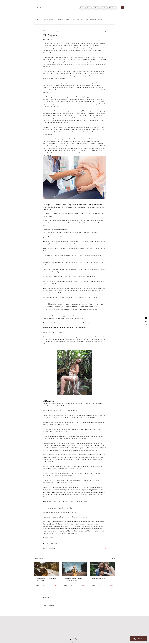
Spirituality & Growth (63, 19)
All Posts (36, 19)
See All (113, 558)
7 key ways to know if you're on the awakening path (74, 579)
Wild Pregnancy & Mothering (94, 19)
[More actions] (105, 31)
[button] (122, 7)
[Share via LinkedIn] (52, 543)
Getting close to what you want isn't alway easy (46, 579)
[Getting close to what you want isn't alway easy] (46, 569)
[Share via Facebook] (43, 543)
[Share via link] (56, 543)
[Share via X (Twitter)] (47, 543)
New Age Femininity (98, 579)
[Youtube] (146, 318)
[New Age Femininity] (102, 569)
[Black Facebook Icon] (146, 321)
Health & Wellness (48, 19)
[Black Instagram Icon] (146, 325)
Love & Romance (77, 19)
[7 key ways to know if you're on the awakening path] (74, 569)
